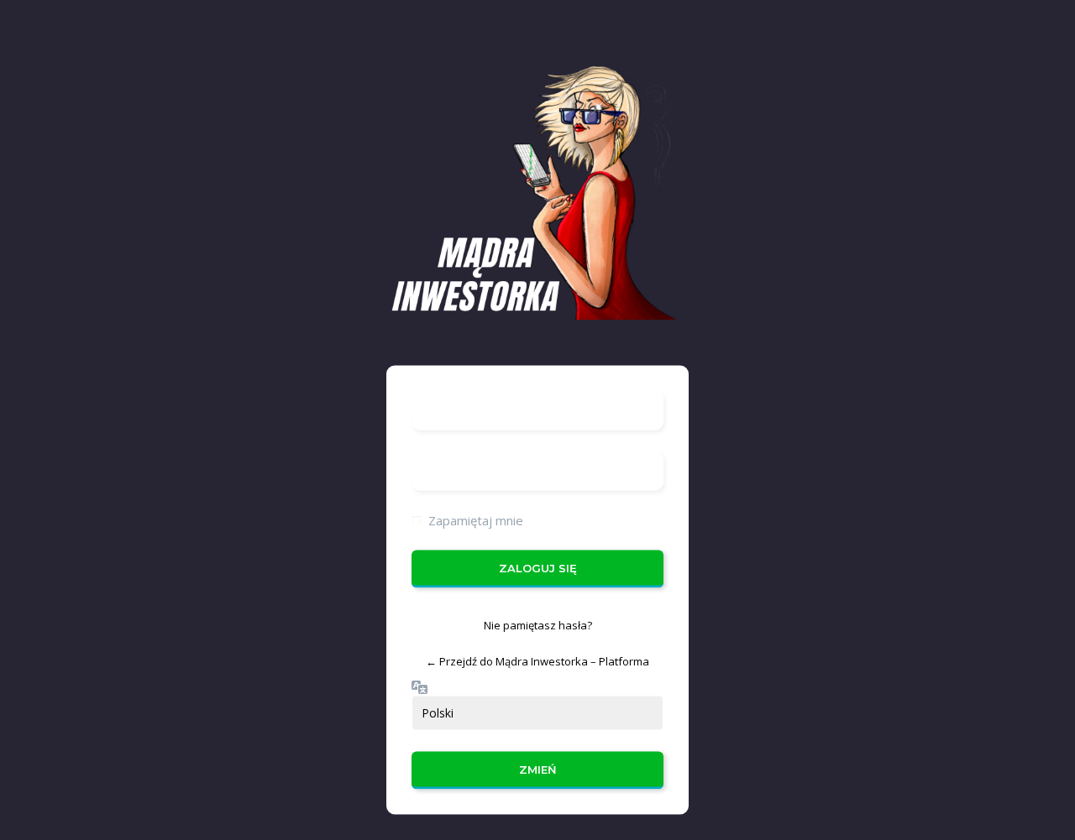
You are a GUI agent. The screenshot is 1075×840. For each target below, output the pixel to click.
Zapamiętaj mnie (475, 519)
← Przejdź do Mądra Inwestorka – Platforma (537, 661)
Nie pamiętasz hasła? (538, 624)
